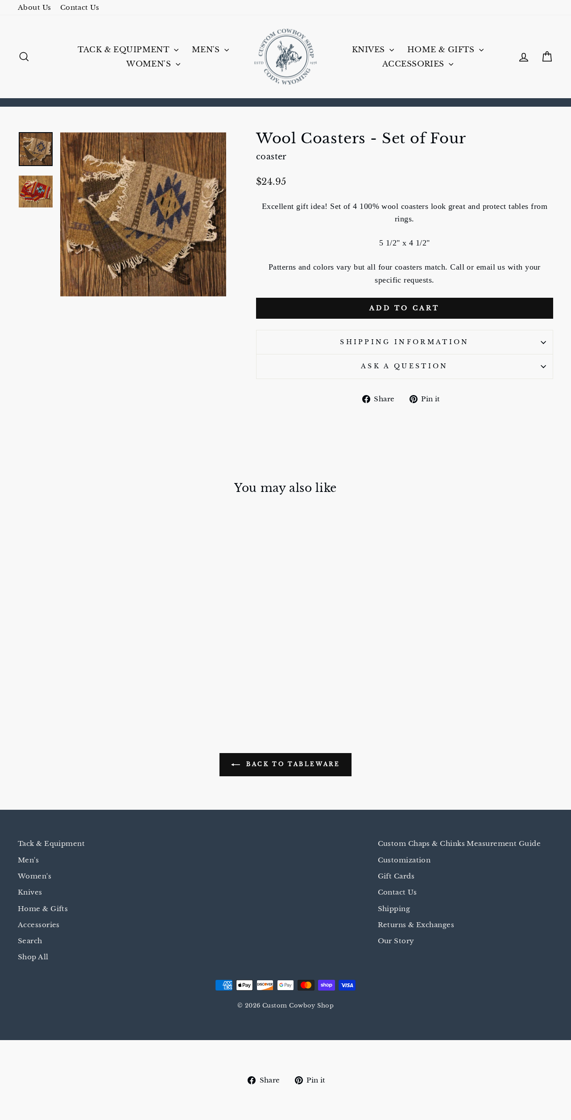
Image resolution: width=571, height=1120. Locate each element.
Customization (404, 860)
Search (30, 941)
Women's (149, 64)
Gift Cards (396, 876)
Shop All (33, 957)
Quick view (81, 631)
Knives (369, 49)
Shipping (394, 908)
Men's (207, 49)
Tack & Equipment (125, 49)
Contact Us (79, 7)
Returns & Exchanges (416, 924)
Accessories (414, 64)
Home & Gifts (442, 49)
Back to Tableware (292, 764)
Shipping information (404, 342)
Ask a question (404, 366)
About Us (34, 7)
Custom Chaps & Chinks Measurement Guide (459, 843)
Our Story (396, 941)
